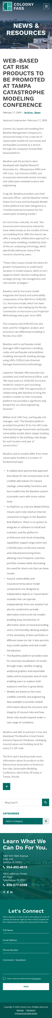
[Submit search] (45, 802)
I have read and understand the (24, 978)
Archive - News (32, 112)
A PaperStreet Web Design (26, 1013)
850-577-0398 (16, 885)
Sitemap (20, 1010)
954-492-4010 (16, 867)
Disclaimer (36, 978)
